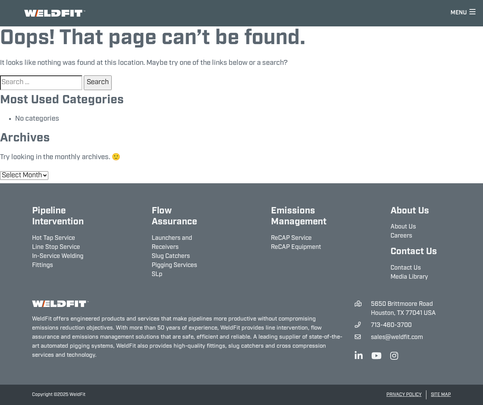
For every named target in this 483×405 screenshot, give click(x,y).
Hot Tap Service (53, 238)
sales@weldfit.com (397, 337)
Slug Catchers (171, 256)
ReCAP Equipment (296, 247)
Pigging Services (174, 265)
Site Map (441, 395)
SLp (157, 275)
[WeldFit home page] (60, 304)
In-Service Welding (57, 256)
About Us (403, 227)
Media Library (409, 277)
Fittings (42, 265)
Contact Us (406, 268)
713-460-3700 (391, 325)
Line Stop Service (56, 247)
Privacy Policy (403, 395)
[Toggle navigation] (463, 13)
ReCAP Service (291, 238)
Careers (401, 236)
